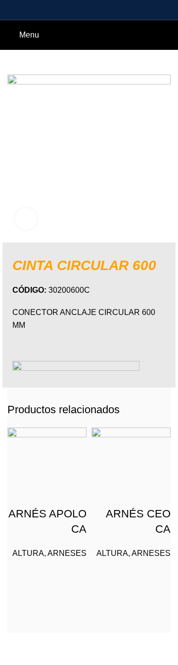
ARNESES (67, 553)
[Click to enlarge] (26, 219)
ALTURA (28, 553)
